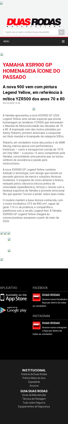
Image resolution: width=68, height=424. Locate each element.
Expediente (34, 381)
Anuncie (34, 385)
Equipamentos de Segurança (34, 406)
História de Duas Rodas (34, 374)
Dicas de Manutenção (34, 395)
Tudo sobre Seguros (34, 402)
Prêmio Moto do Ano (34, 378)
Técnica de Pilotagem (34, 398)
